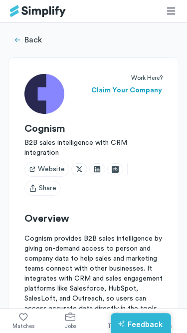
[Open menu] (171, 11)
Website (51, 169)
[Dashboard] (38, 11)
